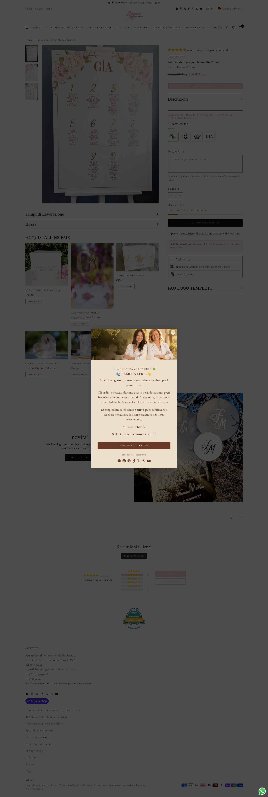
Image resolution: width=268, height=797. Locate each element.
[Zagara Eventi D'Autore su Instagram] (124, 461)
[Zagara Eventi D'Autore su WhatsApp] (144, 461)
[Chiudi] (173, 332)
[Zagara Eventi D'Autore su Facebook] (119, 461)
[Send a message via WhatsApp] (262, 791)
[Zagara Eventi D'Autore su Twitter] (139, 461)
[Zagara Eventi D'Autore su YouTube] (149, 461)
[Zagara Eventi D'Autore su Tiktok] (134, 461)
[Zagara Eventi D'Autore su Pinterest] (129, 461)
